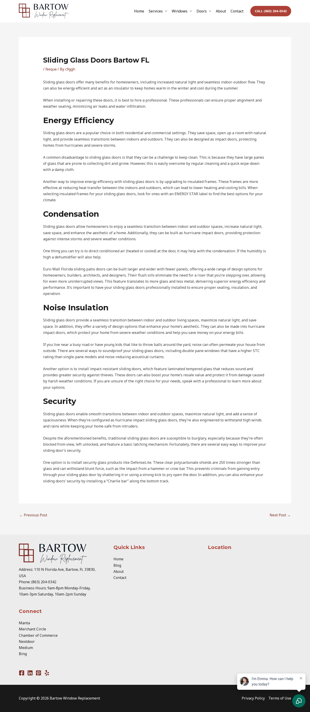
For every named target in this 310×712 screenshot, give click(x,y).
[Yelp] (47, 673)
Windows (179, 11)
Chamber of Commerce (38, 635)
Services (156, 11)
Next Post (280, 515)
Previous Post (33, 515)
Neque (51, 69)
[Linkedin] (30, 673)
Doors (202, 11)
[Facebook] (22, 673)
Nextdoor (27, 641)
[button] (270, 11)
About (221, 11)
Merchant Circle (32, 629)
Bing (23, 653)
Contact (237, 11)
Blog (117, 565)
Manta (24, 622)
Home (139, 11)
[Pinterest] (38, 673)
